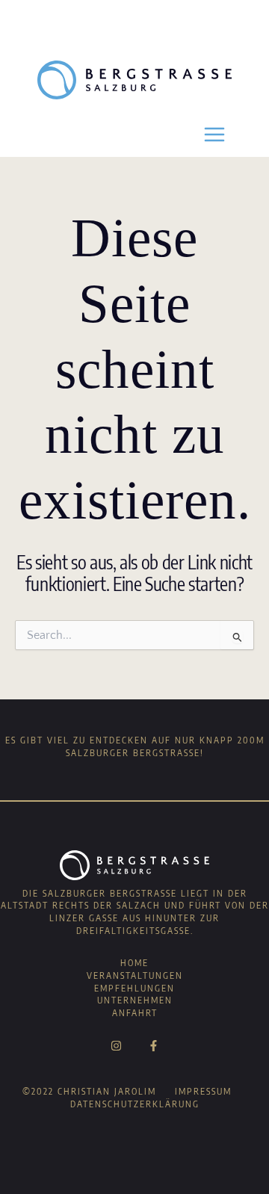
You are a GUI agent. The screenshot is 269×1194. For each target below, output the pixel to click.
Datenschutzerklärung (135, 1104)
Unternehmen (135, 1000)
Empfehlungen (134, 988)
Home (134, 962)
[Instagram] (116, 1045)
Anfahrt (135, 1012)
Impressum (203, 1091)
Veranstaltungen (135, 975)
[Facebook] (153, 1045)
